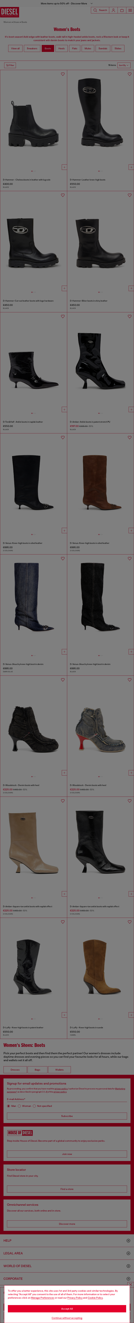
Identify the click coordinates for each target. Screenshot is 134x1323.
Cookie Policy (95, 1297)
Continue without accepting (67, 1318)
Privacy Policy (75, 1297)
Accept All (67, 1308)
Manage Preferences (42, 1297)
